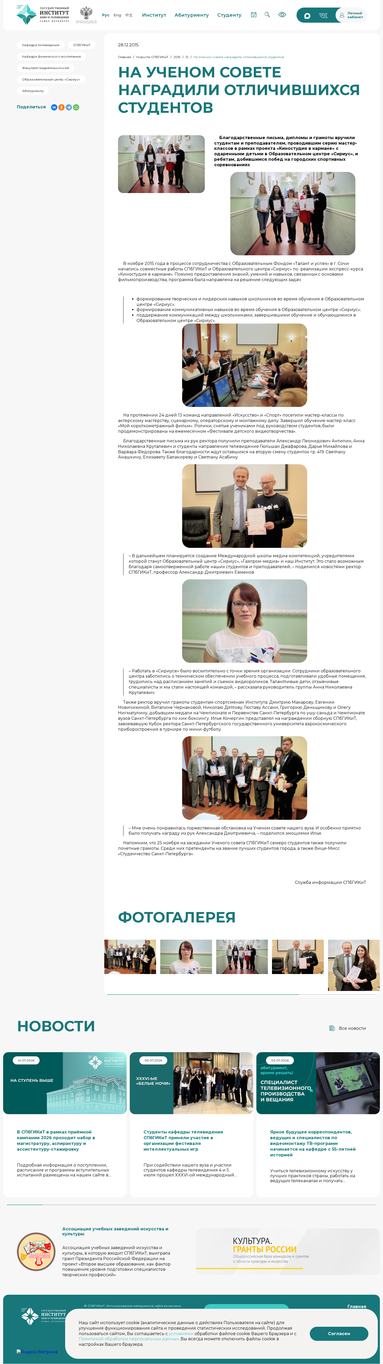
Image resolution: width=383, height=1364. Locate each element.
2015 (177, 57)
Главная (124, 57)
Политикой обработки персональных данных (129, 1338)
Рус (105, 15)
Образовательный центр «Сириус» (51, 79)
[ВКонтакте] (54, 107)
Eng (117, 15)
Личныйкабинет (355, 15)
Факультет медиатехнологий (45, 68)
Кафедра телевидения (40, 45)
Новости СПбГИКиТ (152, 57)
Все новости (352, 1028)
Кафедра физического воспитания (51, 56)
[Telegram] (69, 107)
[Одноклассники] (61, 107)
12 (187, 57)
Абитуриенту (33, 91)
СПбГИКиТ (81, 45)
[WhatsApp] (76, 107)
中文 (129, 15)
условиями (181, 1333)
